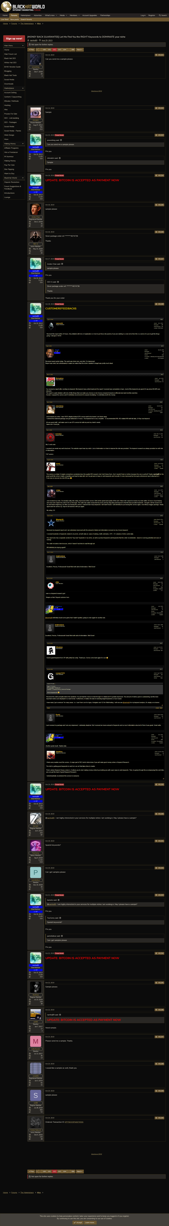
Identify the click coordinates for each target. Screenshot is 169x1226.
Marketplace (25, 15)
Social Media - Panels (12, 131)
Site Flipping (9, 169)
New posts (14, 19)
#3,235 (161, 983)
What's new (50, 15)
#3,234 (161, 953)
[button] (56, 15)
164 (64, 49)
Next (79, 49)
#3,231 (161, 841)
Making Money (10, 161)
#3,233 (161, 895)
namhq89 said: (52, 1015)
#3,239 (161, 1091)
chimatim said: (52, 158)
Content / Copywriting (12, 97)
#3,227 (161, 259)
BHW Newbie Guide (12, 67)
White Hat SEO (10, 62)
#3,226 (161, 232)
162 (54, 49)
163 (59, 49)
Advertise (38, 15)
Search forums (26, 19)
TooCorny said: (53, 918)
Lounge (7, 197)
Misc (6, 109)
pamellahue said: (53, 936)
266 (72, 49)
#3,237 (161, 1037)
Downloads (8, 84)
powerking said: (53, 140)
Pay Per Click (9, 165)
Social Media (9, 79)
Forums (14, 15)
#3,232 (161, 868)
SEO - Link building (11, 118)
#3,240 (161, 1118)
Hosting (7, 105)
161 (49, 49)
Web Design (9, 135)
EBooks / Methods (11, 101)
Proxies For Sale (10, 114)
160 (44, 49)
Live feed (4, 19)
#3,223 (161, 135)
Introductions (9, 193)
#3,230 (161, 814)
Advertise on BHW (96, 91)
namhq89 (33, 40)
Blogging (7, 71)
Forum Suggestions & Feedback (12, 187)
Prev (32, 49)
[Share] (156, 55)
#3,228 (161, 304)
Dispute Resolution (11, 182)
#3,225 (161, 205)
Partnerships (105, 15)
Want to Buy (9, 173)
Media (62, 15)
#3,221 (161, 55)
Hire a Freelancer (11, 152)
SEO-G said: (51, 282)
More (6, 139)
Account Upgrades (89, 15)
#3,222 (161, 108)
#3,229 (161, 784)
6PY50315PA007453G (74, 1122)
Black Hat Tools (10, 75)
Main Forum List (10, 54)
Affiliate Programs (11, 148)
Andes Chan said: (53, 264)
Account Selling (10, 92)
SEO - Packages (10, 122)
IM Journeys (8, 156)
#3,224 (161, 175)
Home (5, 15)
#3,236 (161, 1010)
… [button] (40, 49)
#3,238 (161, 1064)
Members (73, 15)
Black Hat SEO (10, 58)
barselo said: (52, 900)
